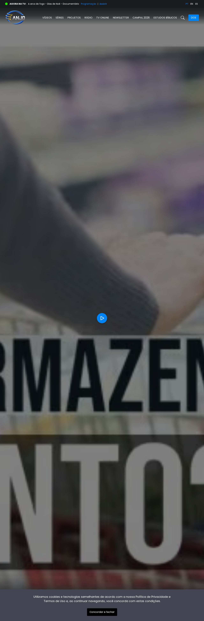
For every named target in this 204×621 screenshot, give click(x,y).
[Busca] (183, 18)
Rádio (88, 17)
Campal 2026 (141, 17)
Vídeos (47, 17)
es (196, 3)
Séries (60, 17)
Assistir (103, 3)
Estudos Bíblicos (165, 17)
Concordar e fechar (102, 612)
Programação (88, 3)
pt (187, 3)
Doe (193, 17)
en (191, 3)
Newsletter (121, 17)
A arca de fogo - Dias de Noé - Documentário (53, 3)
